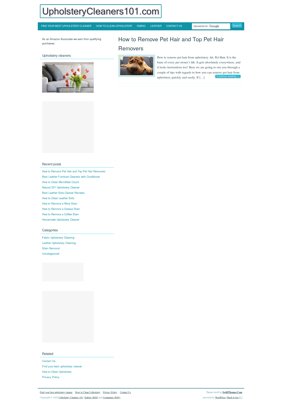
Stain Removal (51, 248)
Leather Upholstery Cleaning (59, 243)
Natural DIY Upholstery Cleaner (60, 187)
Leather (156, 25)
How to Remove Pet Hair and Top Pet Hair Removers (73, 171)
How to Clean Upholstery (114, 25)
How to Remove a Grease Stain (61, 209)
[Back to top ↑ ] (234, 397)
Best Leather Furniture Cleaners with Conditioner (71, 177)
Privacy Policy (50, 377)
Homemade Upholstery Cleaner (60, 219)
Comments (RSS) (111, 397)
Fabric (141, 25)
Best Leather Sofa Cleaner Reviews (63, 193)
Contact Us (174, 25)
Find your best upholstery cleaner (66, 25)
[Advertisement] (68, 127)
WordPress (220, 397)
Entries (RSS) (91, 397)
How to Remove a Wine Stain (59, 203)
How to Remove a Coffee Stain (60, 214)
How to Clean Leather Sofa (58, 198)
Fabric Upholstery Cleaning (58, 237)
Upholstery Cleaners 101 (71, 397)
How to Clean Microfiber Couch (60, 182)
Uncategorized (50, 254)
